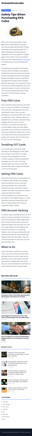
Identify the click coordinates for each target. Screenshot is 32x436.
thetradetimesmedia (12, 3)
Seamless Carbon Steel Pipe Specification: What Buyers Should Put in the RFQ (15, 296)
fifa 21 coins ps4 (24, 59)
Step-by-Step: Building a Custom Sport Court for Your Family (18, 388)
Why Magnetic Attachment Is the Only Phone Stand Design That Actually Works (15, 316)
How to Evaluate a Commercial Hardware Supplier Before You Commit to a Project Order (15, 338)
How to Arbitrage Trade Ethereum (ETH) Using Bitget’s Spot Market (18, 380)
